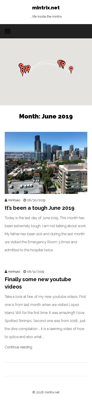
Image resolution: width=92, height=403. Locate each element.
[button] (63, 65)
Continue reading (18, 347)
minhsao (14, 200)
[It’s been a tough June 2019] (46, 189)
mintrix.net (46, 11)
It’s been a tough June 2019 (39, 208)
